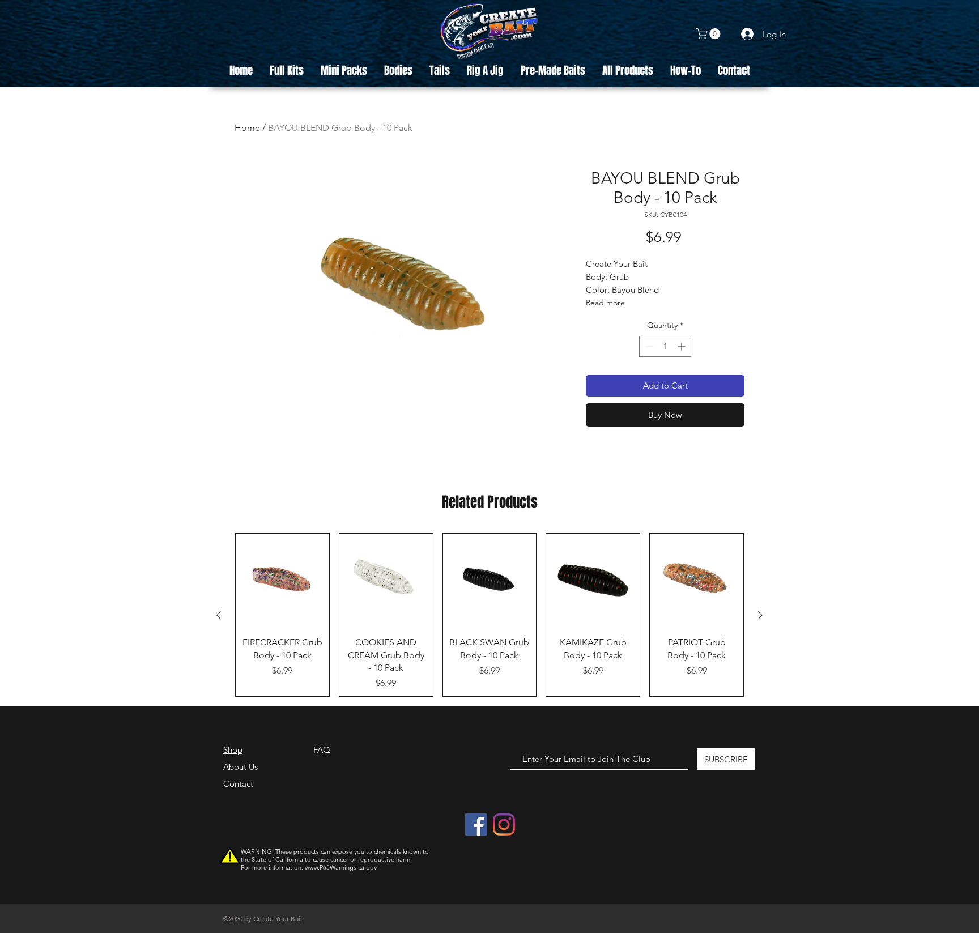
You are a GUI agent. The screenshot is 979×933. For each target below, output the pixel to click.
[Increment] (682, 346)
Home (247, 127)
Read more (605, 302)
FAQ (321, 749)
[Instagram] (504, 824)
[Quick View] (282, 580)
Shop (232, 749)
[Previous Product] (218, 615)
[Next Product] (760, 615)
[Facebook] (476, 824)
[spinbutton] (665, 346)
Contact (238, 783)
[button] (709, 33)
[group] (489, 614)
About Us (240, 766)
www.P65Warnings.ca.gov (341, 867)
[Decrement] (648, 346)
